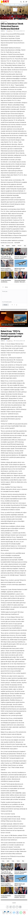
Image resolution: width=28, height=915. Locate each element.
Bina (3, 245)
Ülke (23, 861)
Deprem (8, 245)
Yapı (25, 245)
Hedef (8, 861)
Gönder (5, 304)
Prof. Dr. (20, 245)
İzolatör (13, 245)
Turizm (18, 861)
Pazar (13, 861)
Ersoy (3, 861)
